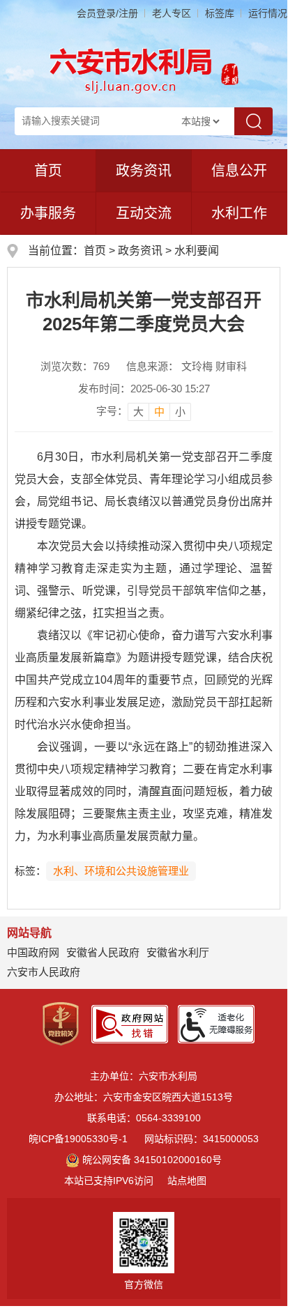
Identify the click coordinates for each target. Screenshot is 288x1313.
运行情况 (267, 13)
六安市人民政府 (43, 972)
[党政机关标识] (61, 1023)
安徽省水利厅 (177, 952)
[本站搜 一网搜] (200, 121)
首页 (48, 170)
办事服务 (48, 213)
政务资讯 (144, 170)
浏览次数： (74, 366)
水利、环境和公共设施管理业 (121, 871)
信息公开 (239, 170)
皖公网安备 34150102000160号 (152, 1159)
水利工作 (239, 213)
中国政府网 (33, 952)
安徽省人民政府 (102, 952)
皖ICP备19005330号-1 (78, 1138)
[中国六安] (229, 69)
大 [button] (138, 411)
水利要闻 (196, 250)
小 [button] (180, 411)
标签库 (219, 13)
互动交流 (144, 213)
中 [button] (159, 411)
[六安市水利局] (131, 69)
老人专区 (171, 13)
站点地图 (186, 1180)
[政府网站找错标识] (129, 1023)
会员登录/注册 (107, 13)
